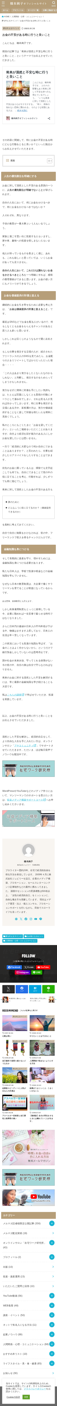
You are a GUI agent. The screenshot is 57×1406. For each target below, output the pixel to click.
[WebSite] (16, 919)
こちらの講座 (14, 694)
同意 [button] (26, 1397)
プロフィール (18, 10)
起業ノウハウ (13, 1334)
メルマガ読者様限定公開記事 (22, 1223)
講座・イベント (14, 1315)
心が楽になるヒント (35, 936)
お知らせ (10, 1373)
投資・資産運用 (14, 1276)
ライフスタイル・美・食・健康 (22, 1363)
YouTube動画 (13, 1295)
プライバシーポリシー (35, 1389)
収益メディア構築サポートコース (25, 799)
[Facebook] (26, 919)
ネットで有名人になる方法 (20, 1324)
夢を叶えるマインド (11, 28)
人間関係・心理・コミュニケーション (21, 941)
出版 (8, 1266)
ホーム (5, 10)
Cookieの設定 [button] (13, 1397)
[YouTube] (35, 919)
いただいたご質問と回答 (18, 1286)
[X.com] (21, 919)
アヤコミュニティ (23, 745)
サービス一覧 (33, 10)
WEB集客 (10, 1305)
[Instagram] (31, 919)
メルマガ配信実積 (15, 1233)
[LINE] (40, 919)
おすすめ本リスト (15, 1353)
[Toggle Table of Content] (48, 160)
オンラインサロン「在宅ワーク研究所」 (24, 1245)
